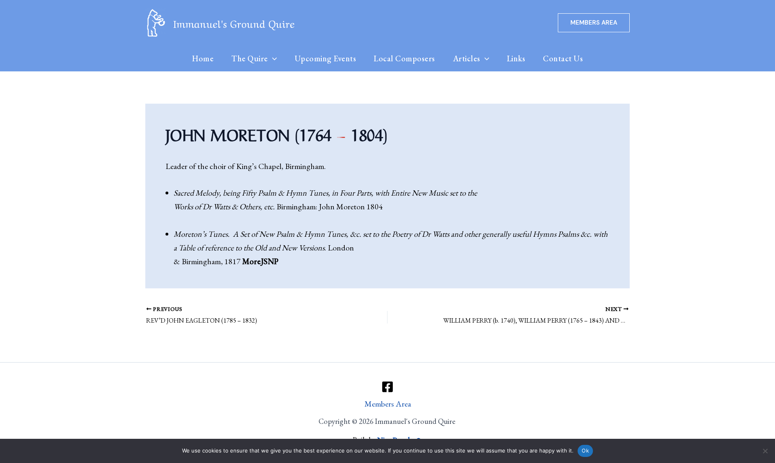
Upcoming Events (325, 58)
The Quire (249, 58)
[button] (594, 22)
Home (203, 58)
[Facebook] (387, 387)
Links (516, 58)
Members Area (387, 403)
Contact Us (563, 58)
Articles (466, 58)
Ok (585, 450)
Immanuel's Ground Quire (234, 22)
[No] (765, 451)
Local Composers (404, 58)
